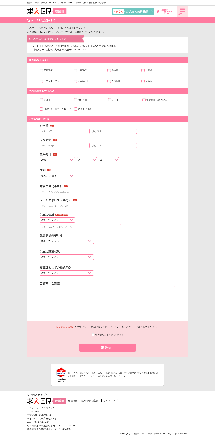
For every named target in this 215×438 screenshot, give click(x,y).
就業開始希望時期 (51, 235)
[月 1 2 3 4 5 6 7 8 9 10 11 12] (87, 160)
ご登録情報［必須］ (40, 118)
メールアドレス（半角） (55, 200)
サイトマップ (110, 400)
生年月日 (45, 154)
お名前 (44, 125)
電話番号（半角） (51, 186)
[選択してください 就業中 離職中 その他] (67, 257)
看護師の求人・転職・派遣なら (148, 433)
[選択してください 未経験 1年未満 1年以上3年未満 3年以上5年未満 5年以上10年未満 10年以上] (67, 273)
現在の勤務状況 (50, 251)
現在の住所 (47, 214)
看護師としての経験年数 (55, 267)
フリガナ (45, 140)
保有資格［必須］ (39, 59)
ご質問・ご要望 (50, 283)
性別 (43, 170)
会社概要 (72, 400)
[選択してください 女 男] (57, 176)
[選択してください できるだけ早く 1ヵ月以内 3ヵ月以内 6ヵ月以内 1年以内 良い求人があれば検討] (67, 242)
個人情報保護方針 (65, 327)
